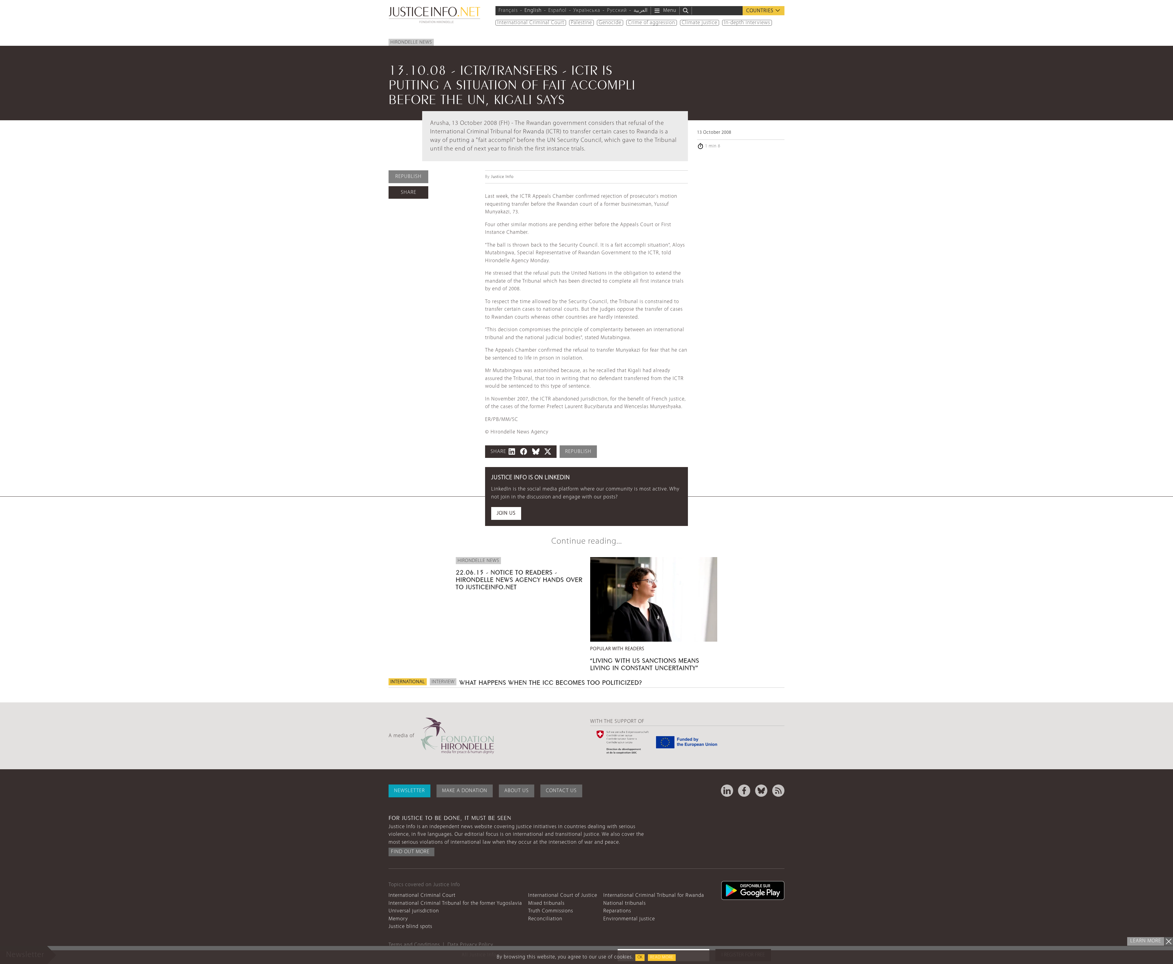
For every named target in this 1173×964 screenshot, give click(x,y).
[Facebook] (744, 791)
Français (508, 10)
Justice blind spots (410, 926)
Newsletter (409, 790)
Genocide (610, 22)
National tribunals (624, 903)
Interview (443, 682)
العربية (641, 10)
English (533, 10)
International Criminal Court (530, 22)
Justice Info (502, 177)
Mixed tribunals (546, 903)
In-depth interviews (747, 22)
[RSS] (778, 791)
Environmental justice (629, 919)
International (407, 682)
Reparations (617, 911)
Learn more (1145, 941)
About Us (516, 790)
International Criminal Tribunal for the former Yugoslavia (455, 903)
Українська (586, 10)
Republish (408, 176)
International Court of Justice (562, 895)
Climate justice (699, 22)
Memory (398, 919)
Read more (662, 957)
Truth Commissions (550, 911)
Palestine (581, 22)
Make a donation (464, 790)
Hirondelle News (411, 42)
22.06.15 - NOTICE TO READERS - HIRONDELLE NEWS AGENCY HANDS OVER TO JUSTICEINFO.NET (519, 579)
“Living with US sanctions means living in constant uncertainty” (644, 663)
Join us (506, 513)
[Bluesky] (761, 791)
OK (640, 957)
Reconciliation (545, 919)
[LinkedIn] (727, 791)
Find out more (410, 851)
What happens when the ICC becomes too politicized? (550, 681)
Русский (617, 10)
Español (557, 10)
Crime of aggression (651, 22)
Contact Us (561, 790)
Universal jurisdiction (414, 911)
